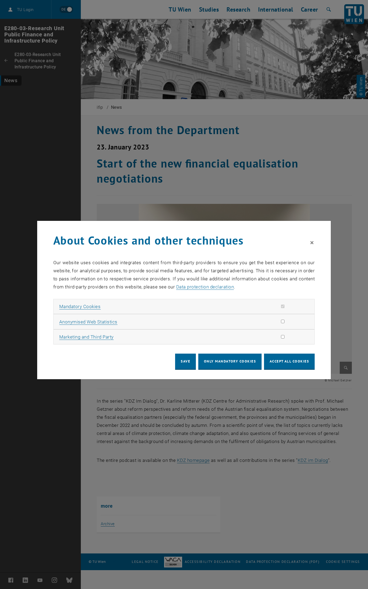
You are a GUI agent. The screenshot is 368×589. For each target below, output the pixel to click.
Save (185, 361)
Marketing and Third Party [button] (86, 337)
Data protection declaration (205, 287)
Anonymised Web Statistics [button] (88, 322)
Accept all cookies (289, 361)
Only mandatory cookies (230, 361)
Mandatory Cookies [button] (80, 306)
